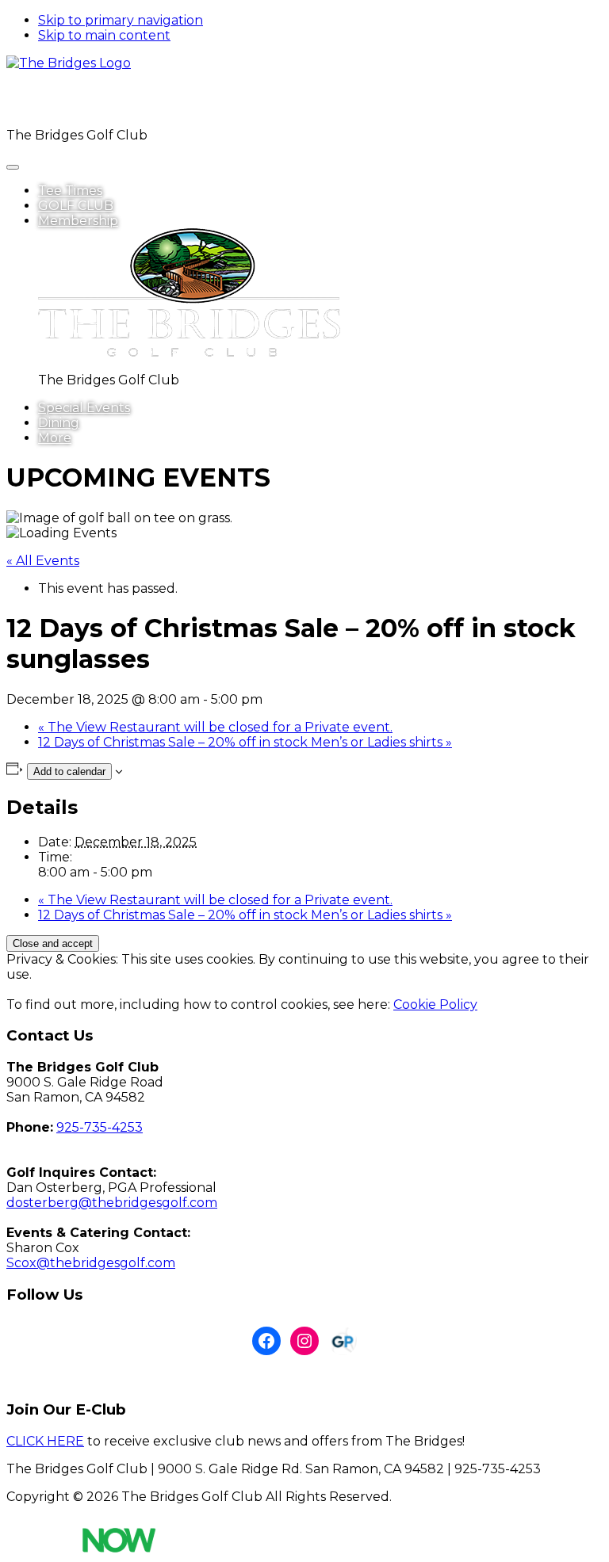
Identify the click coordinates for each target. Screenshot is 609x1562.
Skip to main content (104, 35)
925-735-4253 (99, 1127)
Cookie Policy (435, 1004)
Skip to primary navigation (120, 20)
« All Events (42, 560)
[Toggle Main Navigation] (12, 167)
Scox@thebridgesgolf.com (90, 1262)
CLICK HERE (45, 1441)
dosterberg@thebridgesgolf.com (111, 1202)
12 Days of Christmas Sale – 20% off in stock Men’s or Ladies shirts (245, 742)
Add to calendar (69, 771)
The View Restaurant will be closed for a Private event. (215, 727)
